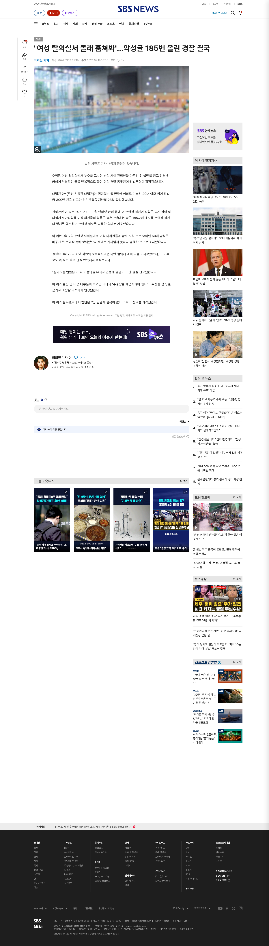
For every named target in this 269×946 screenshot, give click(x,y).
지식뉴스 (220, 848)
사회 (75, 24)
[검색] (232, 13)
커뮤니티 (220, 856)
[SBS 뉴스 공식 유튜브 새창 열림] (220, 908)
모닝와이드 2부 (71, 861)
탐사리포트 (130, 874)
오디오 (98, 861)
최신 (36, 848)
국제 (84, 24)
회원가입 (227, 4)
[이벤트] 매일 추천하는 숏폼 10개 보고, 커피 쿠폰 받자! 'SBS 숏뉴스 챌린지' (93, 826)
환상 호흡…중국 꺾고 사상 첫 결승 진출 (74, 367)
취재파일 (134, 24)
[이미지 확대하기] (37, 149)
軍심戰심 (99, 848)
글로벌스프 (197, 711)
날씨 (188, 848)
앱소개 (189, 870)
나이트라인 (69, 874)
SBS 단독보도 (131, 852)
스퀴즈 (219, 861)
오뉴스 (67, 870)
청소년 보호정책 (186, 929)
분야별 (37, 842)
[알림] (240, 13)
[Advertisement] (111, 458)
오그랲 (196, 671)
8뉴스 (45, 24)
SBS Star (221, 875)
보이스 (98, 872)
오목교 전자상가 (162, 881)
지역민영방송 (202, 909)
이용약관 (89, 908)
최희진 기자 (60, 357)
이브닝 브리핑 (101, 852)
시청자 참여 (60, 909)
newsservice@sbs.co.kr (135, 926)
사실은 (128, 848)
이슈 (36, 887)
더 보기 (183, 480)
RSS (188, 874)
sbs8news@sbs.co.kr (141, 921)
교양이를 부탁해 (162, 856)
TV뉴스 (147, 24)
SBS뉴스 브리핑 (102, 876)
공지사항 (189, 888)
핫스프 (196, 691)
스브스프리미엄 (223, 842)
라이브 (189, 856)
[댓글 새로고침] (46, 400)
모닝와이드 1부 (71, 856)
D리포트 (128, 865)
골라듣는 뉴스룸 (102, 867)
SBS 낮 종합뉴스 (102, 881)
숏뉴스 (189, 861)
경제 (65, 24)
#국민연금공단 (219, 13)
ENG (204, 4)
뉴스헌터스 (69, 852)
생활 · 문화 (38, 870)
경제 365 (129, 861)
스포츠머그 (160, 848)
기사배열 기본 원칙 (168, 929)
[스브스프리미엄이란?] (220, 662)
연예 (121, 24)
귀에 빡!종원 (160, 852)
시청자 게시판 (192, 878)
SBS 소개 (40, 909)
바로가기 (189, 842)
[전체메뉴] (35, 23)
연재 (127, 842)
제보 (188, 852)
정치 (56, 24)
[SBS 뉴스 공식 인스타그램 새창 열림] (240, 908)
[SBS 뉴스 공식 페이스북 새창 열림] (227, 908)
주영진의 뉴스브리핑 (73, 865)
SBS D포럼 (221, 880)
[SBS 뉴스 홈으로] (138, 9)
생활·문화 (97, 24)
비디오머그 (160, 842)
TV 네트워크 (39, 883)
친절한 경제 (130, 856)
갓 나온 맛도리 (161, 876)
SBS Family (181, 909)
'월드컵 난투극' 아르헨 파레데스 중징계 (74, 362)
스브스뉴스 (160, 870)
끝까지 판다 (130, 881)
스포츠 (111, 24)
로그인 (215, 4)
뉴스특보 (68, 883)
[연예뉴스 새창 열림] (217, 136)
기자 (188, 865)
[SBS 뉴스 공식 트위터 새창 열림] (233, 908)
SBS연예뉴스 (222, 871)
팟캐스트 (220, 852)
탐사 (127, 885)
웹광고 (76, 908)
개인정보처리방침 (106, 908)
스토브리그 (160, 861)
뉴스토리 (68, 878)
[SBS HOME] (240, 3)
